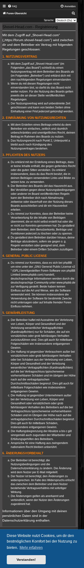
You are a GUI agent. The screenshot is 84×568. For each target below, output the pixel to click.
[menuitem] (12, 6)
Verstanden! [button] (26, 559)
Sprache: (49, 20)
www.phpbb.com (32, 274)
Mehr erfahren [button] (31, 548)
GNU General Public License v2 (55, 266)
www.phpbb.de (65, 282)
